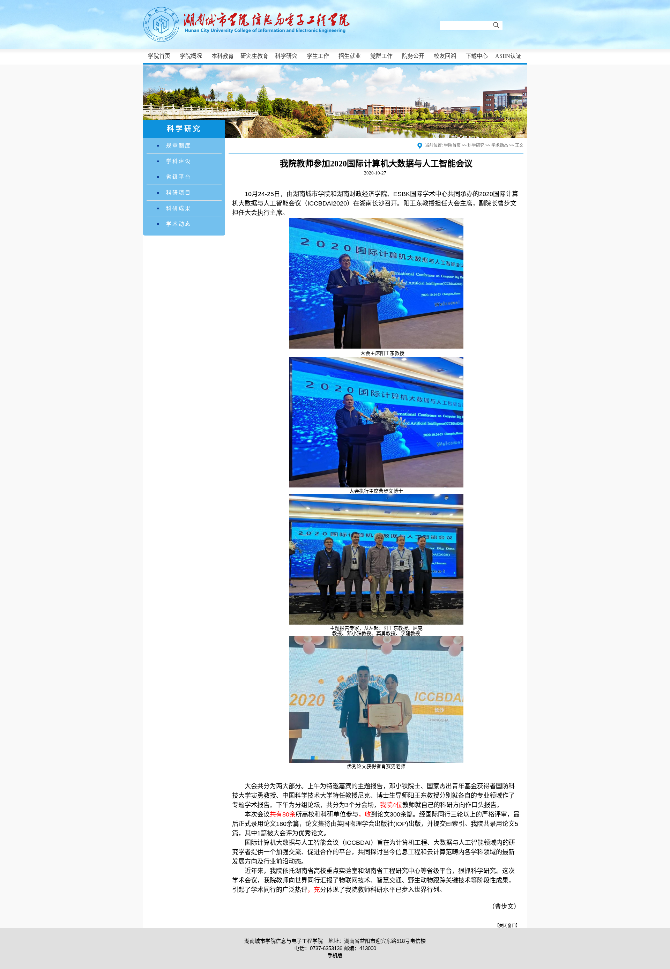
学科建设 (178, 161)
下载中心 (477, 56)
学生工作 (318, 56)
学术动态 (178, 224)
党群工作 (381, 56)
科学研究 (286, 56)
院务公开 (413, 56)
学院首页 (159, 56)
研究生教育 (254, 56)
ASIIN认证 (508, 56)
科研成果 (178, 208)
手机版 (335, 955)
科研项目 (178, 192)
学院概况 (191, 56)
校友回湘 (445, 56)
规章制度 (178, 145)
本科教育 (222, 56)
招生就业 (349, 56)
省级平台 (178, 177)
